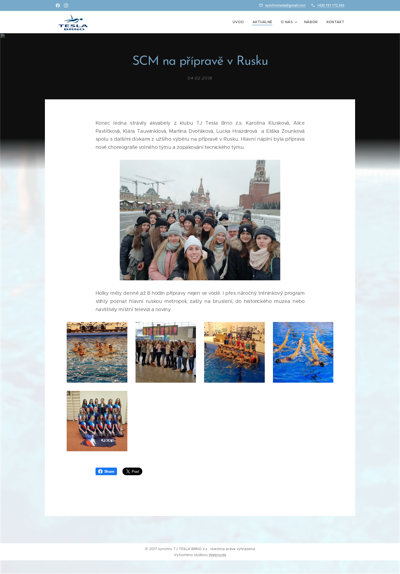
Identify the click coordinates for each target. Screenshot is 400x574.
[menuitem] (239, 22)
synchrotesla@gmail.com (285, 5)
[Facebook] (57, 5)
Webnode (217, 554)
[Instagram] (66, 5)
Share (109, 471)
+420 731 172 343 (330, 5)
